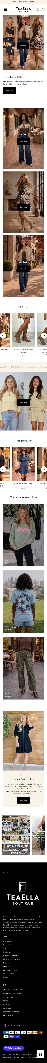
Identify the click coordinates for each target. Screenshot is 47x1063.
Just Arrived (23, 307)
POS (22, 1057)
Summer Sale (7, 945)
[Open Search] (38, 9)
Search (5, 1001)
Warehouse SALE (9, 974)
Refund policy (7, 1054)
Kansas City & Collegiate (11, 959)
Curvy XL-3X (7, 966)
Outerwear (7, 952)
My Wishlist (7, 1004)
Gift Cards (6, 977)
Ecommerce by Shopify (35, 1057)
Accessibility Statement (11, 1012)
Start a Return (8, 997)
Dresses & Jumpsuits (10, 956)
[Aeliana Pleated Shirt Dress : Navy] (23, 464)
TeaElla (18, 1057)
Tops (4, 948)
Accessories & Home (10, 970)
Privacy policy (27, 1054)
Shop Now (23, 45)
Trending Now (23, 440)
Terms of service (17, 1054)
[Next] (44, 336)
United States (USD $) (14, 1025)
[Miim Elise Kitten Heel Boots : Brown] (23, 330)
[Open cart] (42, 9)
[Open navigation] (5, 9)
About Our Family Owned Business (15, 990)
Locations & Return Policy (12, 994)
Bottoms (6, 963)
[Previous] (3, 336)
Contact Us (7, 1008)
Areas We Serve (8, 1015)
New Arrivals (7, 941)
